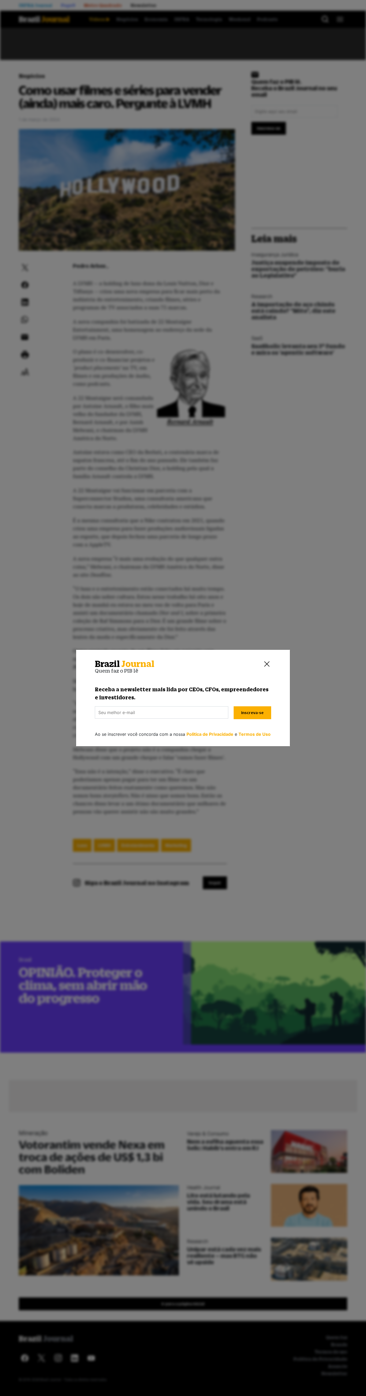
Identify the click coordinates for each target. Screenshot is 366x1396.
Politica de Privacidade (209, 734)
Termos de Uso (254, 734)
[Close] (267, 664)
